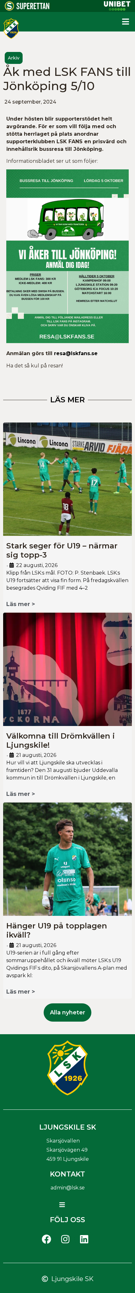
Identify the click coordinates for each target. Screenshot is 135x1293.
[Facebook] (46, 1239)
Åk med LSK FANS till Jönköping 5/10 (67, 79)
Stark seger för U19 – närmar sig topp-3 (61, 550)
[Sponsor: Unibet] (117, 9)
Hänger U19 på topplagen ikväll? (56, 930)
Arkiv (13, 58)
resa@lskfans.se (76, 353)
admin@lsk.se (68, 1188)
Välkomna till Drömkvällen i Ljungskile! (60, 740)
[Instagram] (65, 1239)
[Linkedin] (84, 1239)
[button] (125, 21)
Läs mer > (20, 604)
